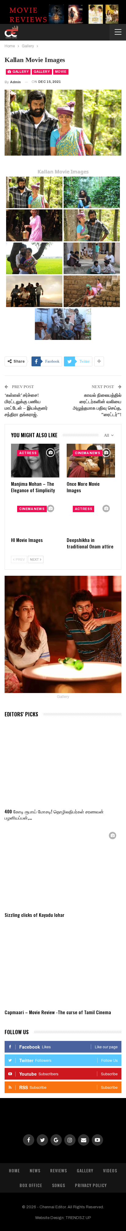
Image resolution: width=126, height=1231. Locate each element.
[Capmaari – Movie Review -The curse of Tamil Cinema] (63, 965)
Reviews (58, 1170)
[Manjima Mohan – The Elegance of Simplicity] (35, 461)
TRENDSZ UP (78, 1218)
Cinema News (87, 453)
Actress (27, 453)
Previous (12, 123)
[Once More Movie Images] (91, 461)
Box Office (31, 1185)
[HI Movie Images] (35, 517)
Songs (58, 1185)
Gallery (20, 71)
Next (114, 123)
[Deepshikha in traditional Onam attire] (91, 517)
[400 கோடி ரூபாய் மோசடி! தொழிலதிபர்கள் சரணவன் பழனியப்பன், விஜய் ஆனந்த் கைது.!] (63, 764)
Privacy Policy (91, 1185)
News (35, 1170)
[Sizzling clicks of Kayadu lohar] (63, 868)
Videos (110, 1170)
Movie (61, 71)
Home (14, 1170)
